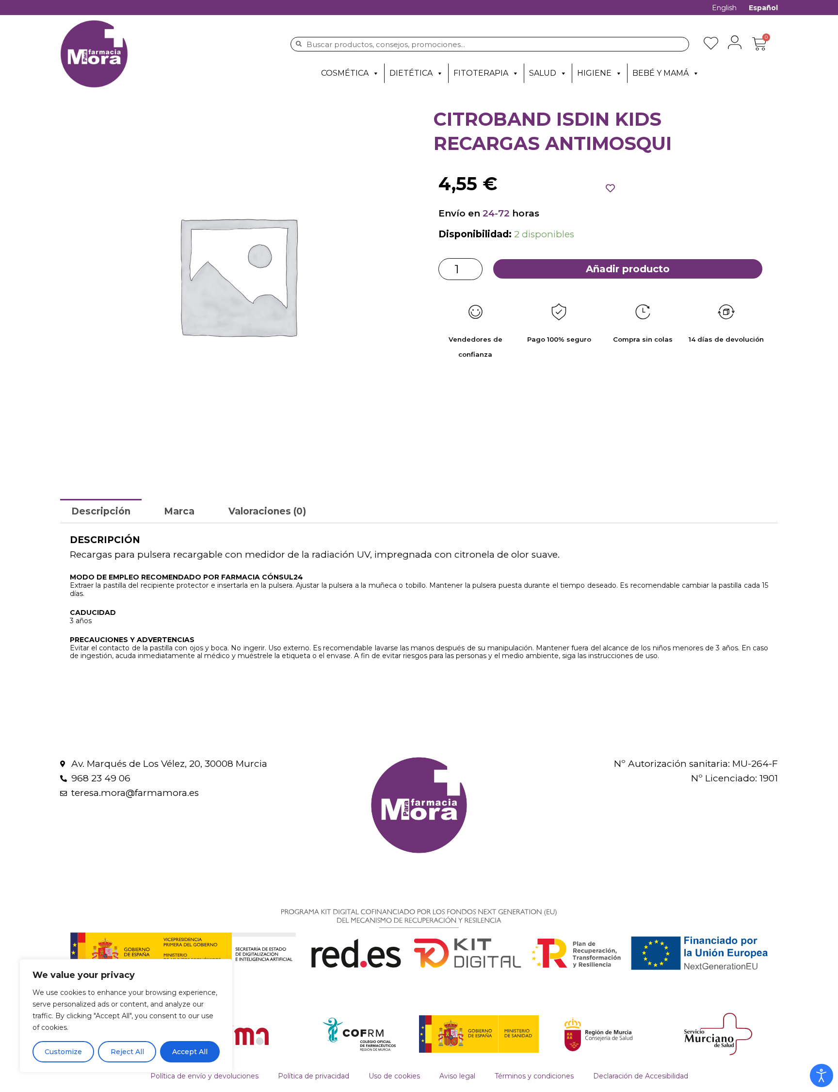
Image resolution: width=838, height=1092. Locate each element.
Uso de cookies (394, 1076)
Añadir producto (628, 269)
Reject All (127, 1051)
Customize (63, 1051)
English (724, 7)
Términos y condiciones (534, 1076)
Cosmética (345, 73)
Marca (179, 511)
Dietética (411, 73)
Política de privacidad (313, 1076)
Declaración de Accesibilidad (640, 1076)
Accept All (190, 1051)
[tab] (101, 511)
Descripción (100, 511)
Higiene (594, 73)
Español (763, 7)
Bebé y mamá (660, 73)
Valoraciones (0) (267, 511)
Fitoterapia (480, 73)
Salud (542, 73)
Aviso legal (457, 1076)
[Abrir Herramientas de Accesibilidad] (821, 1075)
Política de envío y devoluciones (204, 1076)
